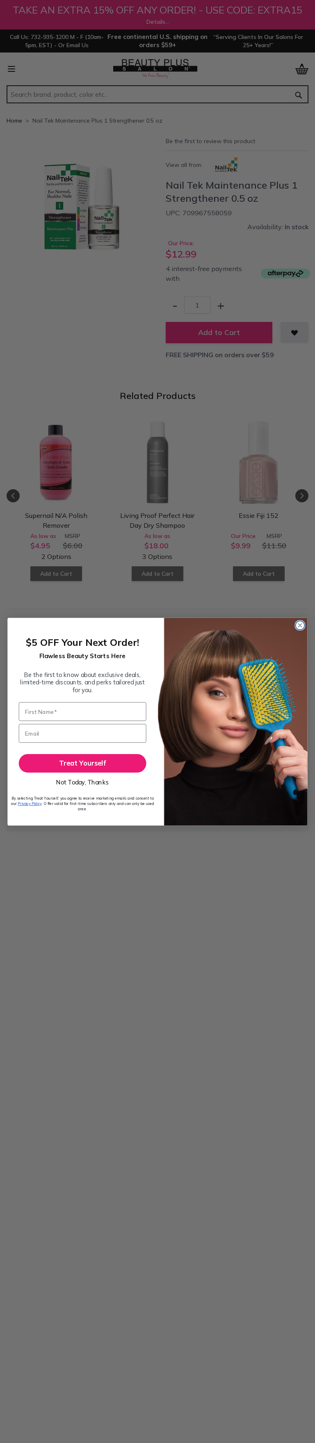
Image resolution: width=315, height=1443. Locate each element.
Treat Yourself (82, 763)
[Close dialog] (299, 625)
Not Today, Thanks (82, 782)
